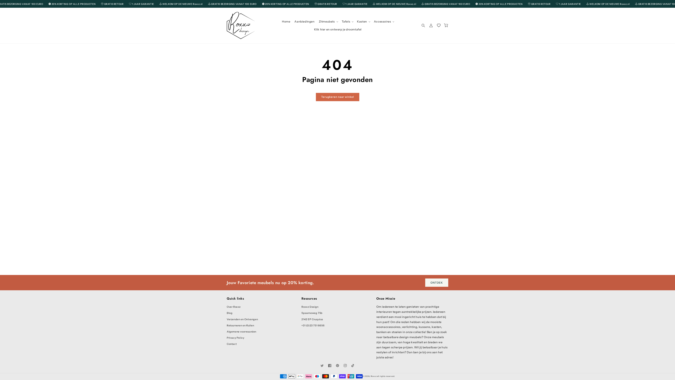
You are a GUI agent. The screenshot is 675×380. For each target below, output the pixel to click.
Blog (229, 313)
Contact (232, 344)
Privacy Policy (235, 337)
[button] (328, 22)
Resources (309, 299)
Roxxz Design (309, 306)
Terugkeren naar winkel (337, 97)
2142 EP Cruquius (312, 319)
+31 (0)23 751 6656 (312, 325)
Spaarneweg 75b (311, 313)
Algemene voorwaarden (241, 331)
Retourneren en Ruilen (240, 325)
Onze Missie (385, 299)
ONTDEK (436, 282)
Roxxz (374, 376)
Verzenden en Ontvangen (242, 319)
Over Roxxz (234, 306)
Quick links (235, 299)
